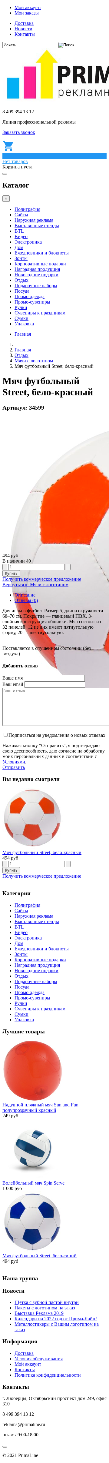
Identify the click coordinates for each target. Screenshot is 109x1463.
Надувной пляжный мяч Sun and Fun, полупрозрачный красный (41, 1107)
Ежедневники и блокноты (42, 252)
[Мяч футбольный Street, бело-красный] (32, 847)
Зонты (21, 258)
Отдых (21, 280)
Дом (19, 247)
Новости (23, 28)
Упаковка (24, 323)
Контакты (25, 34)
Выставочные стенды (37, 225)
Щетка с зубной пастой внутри (47, 1302)
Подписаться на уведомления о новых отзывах (56, 735)
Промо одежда (30, 296)
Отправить (13, 767)
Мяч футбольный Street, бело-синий (39, 1255)
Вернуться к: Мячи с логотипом (35, 584)
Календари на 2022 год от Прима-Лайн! (56, 1318)
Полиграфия (27, 209)
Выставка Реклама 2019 (39, 1313)
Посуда (22, 291)
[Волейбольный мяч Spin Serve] (32, 1177)
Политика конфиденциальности (48, 1375)
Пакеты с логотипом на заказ (45, 1307)
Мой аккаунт (28, 7)
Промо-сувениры (32, 301)
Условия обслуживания (39, 1358)
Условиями (13, 761)
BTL (19, 231)
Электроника (28, 241)
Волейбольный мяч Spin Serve (33, 1182)
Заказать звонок (18, 132)
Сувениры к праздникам (40, 312)
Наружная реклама (34, 220)
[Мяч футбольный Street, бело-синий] (32, 1250)
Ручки (21, 307)
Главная (23, 334)
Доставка (24, 23)
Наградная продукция (37, 269)
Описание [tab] (25, 594)
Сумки (21, 318)
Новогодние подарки (36, 274)
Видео (21, 236)
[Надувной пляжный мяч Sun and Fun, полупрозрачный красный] (32, 1099)
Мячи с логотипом (34, 360)
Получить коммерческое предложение (41, 579)
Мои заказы (27, 12)
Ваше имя (12, 677)
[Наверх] (4, 1447)
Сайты (21, 214)
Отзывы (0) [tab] (26, 600)
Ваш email (12, 684)
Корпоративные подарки (40, 263)
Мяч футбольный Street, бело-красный (41, 852)
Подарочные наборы (36, 285)
